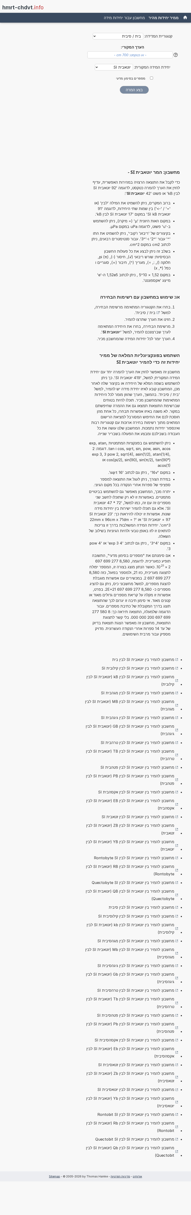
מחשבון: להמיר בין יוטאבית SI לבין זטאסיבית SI (136, 1064)
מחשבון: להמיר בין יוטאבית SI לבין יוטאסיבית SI (135, 1089)
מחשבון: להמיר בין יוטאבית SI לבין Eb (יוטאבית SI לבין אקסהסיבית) (130, 1052)
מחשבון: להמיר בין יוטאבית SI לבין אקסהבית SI (136, 792)
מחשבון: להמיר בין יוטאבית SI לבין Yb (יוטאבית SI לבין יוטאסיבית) (130, 1102)
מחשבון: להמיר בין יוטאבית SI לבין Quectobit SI (134, 1139)
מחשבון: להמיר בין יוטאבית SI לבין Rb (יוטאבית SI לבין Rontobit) (130, 1127)
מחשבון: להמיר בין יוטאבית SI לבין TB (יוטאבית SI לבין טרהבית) (130, 755)
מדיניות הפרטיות (120, 1176)
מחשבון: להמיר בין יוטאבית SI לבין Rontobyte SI (134, 857)
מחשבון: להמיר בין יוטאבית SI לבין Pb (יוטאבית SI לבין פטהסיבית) (130, 1028)
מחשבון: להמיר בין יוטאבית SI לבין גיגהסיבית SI (135, 965)
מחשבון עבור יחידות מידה (124, 17)
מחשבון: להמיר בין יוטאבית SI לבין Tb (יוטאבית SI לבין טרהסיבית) (130, 1003)
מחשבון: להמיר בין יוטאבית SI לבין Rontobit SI (135, 1114)
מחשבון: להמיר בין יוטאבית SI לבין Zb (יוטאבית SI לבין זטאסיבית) (130, 1077)
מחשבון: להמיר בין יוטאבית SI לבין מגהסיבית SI (135, 941)
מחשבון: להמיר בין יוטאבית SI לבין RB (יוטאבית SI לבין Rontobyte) (130, 870)
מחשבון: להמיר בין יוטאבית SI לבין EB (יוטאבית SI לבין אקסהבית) (130, 804)
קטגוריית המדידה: (158, 36)
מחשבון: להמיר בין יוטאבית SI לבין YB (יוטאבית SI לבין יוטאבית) (130, 845)
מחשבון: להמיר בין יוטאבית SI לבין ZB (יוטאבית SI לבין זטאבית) (130, 829)
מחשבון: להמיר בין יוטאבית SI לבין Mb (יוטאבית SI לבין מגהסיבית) (129, 953)
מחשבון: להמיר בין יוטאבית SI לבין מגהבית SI (137, 693)
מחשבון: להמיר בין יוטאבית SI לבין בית (143, 659)
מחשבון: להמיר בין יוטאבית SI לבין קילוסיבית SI (136, 916)
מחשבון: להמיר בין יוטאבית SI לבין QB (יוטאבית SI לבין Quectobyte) (130, 895)
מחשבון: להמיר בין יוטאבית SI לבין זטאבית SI (138, 816)
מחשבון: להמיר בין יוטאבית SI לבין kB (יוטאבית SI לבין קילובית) (130, 680)
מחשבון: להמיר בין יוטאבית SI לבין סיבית (141, 907)
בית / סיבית (145, 312)
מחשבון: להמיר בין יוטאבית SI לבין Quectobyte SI (133, 882)
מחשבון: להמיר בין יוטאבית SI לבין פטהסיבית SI (135, 1015)
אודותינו (137, 1176)
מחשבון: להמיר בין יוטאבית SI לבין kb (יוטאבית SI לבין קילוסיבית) (130, 928)
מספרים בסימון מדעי (130, 78)
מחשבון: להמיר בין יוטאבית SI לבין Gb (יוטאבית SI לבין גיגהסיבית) (130, 978)
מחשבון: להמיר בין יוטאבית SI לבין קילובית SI (138, 668)
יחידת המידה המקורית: (151, 67)
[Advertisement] (134, 133)
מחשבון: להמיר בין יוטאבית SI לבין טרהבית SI (137, 742)
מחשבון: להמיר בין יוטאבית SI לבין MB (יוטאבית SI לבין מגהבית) (129, 705)
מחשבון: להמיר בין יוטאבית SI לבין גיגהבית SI (137, 717)
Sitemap (54, 1176)
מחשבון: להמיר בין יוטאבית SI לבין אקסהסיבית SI (134, 1040)
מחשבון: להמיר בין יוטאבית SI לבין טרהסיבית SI (135, 990)
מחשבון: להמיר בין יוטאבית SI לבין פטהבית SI (137, 767)
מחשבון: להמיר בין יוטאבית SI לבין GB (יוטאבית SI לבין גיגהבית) (130, 730)
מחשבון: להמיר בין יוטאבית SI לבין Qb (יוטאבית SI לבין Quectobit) (130, 1151)
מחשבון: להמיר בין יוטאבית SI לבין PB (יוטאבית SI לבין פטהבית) (130, 780)
